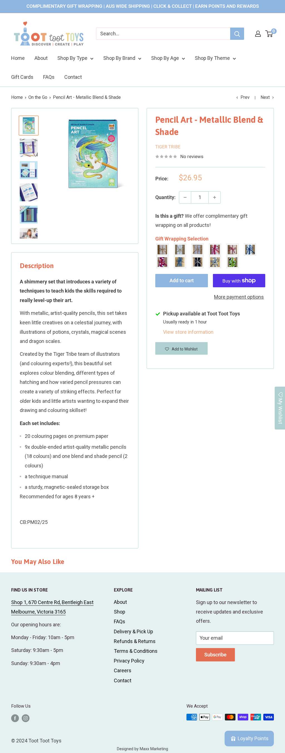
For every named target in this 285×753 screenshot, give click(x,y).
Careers (122, 670)
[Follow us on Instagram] (26, 718)
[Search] (237, 34)
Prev (245, 97)
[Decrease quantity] (185, 197)
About (41, 58)
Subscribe (215, 655)
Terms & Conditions (136, 651)
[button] (181, 348)
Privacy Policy (129, 661)
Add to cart (181, 280)
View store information (188, 332)
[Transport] (215, 262)
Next (265, 97)
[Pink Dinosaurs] (215, 249)
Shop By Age (165, 58)
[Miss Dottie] (162, 262)
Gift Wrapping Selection (181, 239)
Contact (73, 77)
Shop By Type (72, 58)
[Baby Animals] (162, 249)
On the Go (37, 97)
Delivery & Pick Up (133, 631)
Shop (119, 612)
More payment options (239, 297)
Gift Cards (22, 77)
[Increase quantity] (214, 197)
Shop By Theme (212, 58)
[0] (269, 33)
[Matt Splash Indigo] (250, 249)
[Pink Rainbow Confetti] (232, 249)
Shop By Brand (119, 58)
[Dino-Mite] (232, 262)
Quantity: (165, 197)
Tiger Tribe (167, 146)
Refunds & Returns (135, 641)
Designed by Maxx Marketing (142, 749)
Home (18, 58)
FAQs (49, 77)
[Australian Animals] (197, 249)
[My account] (258, 34)
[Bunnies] (180, 249)
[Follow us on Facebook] (15, 718)
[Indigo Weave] (180, 262)
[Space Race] (197, 262)
